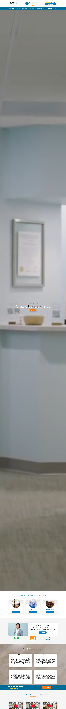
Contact (55, 8)
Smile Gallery (31, 8)
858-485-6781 (13, 3)
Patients (50, 8)
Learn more (42, 632)
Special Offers (39, 8)
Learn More (33, 310)
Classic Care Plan (13, 4)
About (13, 8)
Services (18, 8)
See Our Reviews (47, 687)
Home (10, 8)
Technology (24, 8)
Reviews (44, 8)
